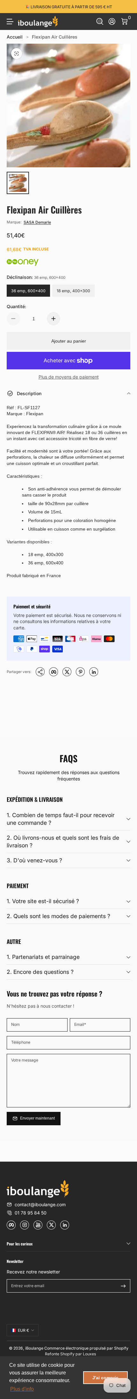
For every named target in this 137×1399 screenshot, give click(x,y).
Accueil (15, 37)
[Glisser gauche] (11, 6)
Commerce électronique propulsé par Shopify (86, 1348)
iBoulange (34, 1348)
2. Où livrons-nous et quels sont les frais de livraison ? (63, 841)
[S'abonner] (123, 1286)
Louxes (89, 1354)
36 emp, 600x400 (28, 290)
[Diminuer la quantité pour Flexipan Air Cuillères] (13, 318)
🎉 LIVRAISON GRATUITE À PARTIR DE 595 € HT (68, 6)
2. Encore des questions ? (40, 971)
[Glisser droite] (125, 6)
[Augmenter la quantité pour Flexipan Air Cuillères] (53, 318)
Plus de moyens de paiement (69, 377)
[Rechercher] (100, 21)
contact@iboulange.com (40, 1204)
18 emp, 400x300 (73, 290)
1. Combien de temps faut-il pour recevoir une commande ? (60, 819)
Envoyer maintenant (37, 1118)
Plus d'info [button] (22, 1389)
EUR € (23, 1330)
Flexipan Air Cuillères (54, 37)
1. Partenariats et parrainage (43, 956)
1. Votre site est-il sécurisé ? (43, 901)
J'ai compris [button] (105, 1377)
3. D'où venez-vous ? (34, 860)
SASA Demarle (37, 222)
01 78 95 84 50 (31, 1212)
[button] (100, 21)
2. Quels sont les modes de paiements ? (58, 916)
